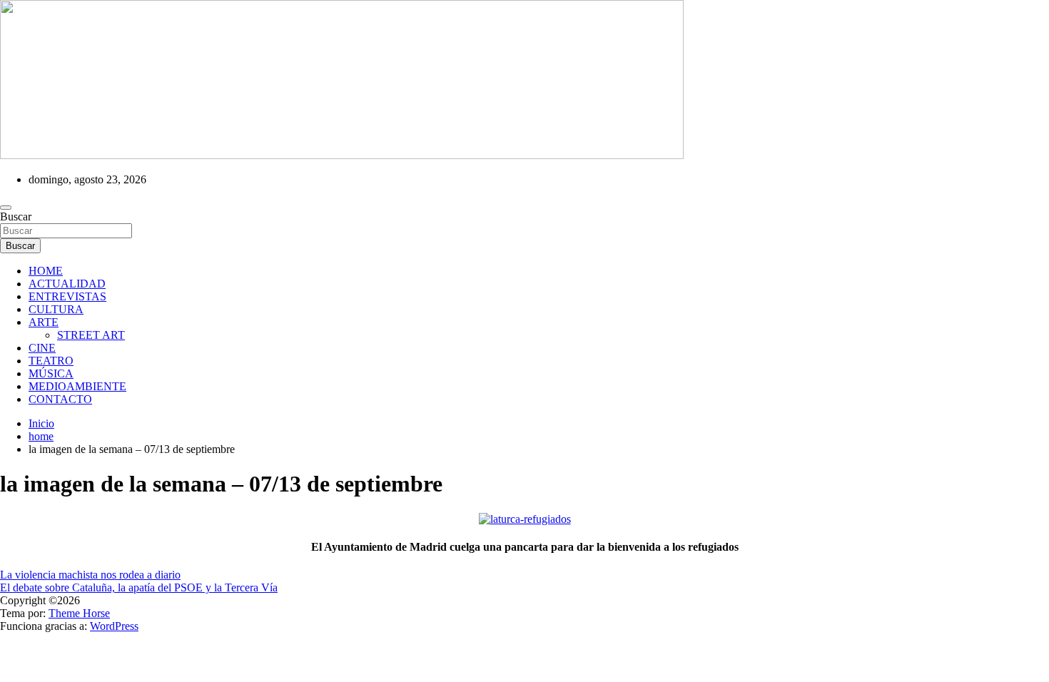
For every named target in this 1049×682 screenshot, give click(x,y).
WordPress (114, 626)
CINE (42, 348)
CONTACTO (60, 399)
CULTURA (56, 309)
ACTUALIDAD (67, 284)
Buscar (15, 216)
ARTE (44, 322)
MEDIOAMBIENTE (77, 386)
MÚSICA (51, 373)
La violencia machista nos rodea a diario (90, 575)
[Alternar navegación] (5, 207)
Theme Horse (79, 613)
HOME (46, 271)
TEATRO (51, 361)
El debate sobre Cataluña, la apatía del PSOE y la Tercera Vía (139, 587)
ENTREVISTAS (67, 296)
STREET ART (91, 335)
